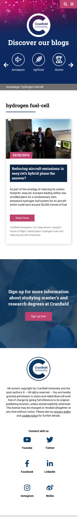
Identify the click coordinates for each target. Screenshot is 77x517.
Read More (22, 217)
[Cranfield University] (38, 14)
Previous (6, 65)
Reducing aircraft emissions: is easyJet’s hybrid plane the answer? (38, 173)
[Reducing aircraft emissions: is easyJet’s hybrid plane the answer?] (38, 139)
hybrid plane (34, 231)
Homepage (12, 87)
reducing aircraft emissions (25, 235)
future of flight (18, 231)
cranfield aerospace (21, 227)
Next (71, 65)
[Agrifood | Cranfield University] (39, 59)
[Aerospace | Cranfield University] (18, 59)
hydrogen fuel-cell (53, 231)
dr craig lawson (42, 227)
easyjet (57, 227)
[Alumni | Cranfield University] (59, 59)
